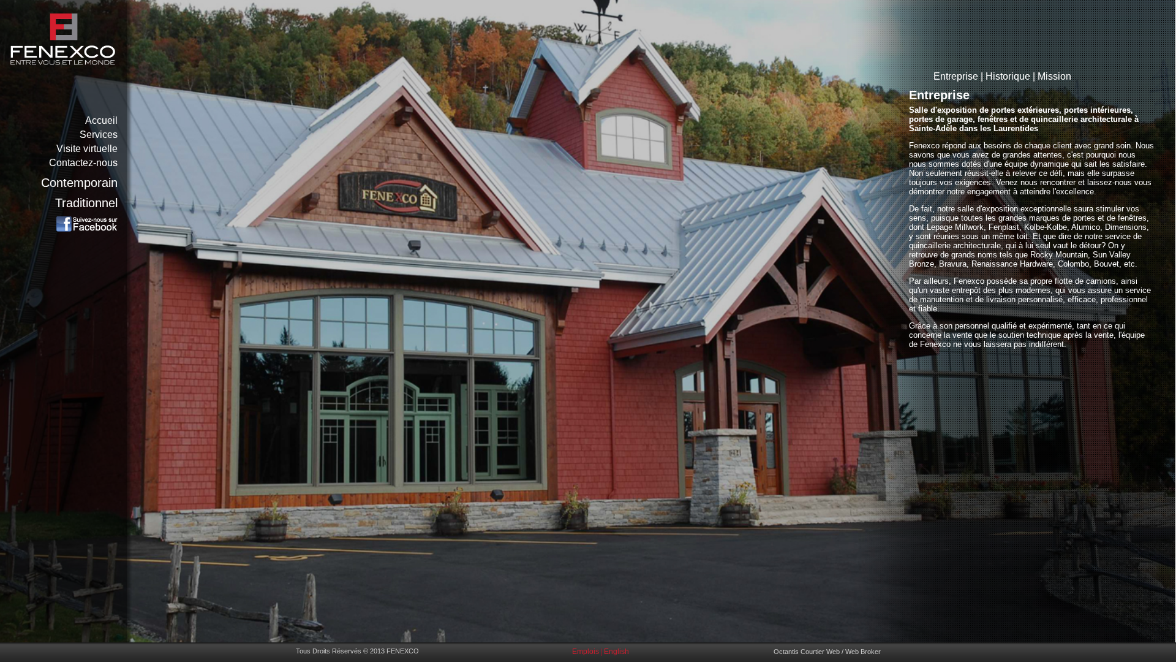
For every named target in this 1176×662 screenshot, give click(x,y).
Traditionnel (86, 203)
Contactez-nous (83, 163)
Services (99, 134)
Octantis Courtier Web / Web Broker (827, 651)
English (616, 651)
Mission (1054, 76)
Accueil (101, 120)
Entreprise (955, 76)
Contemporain (79, 182)
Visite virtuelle (87, 148)
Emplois (585, 651)
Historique (1008, 76)
